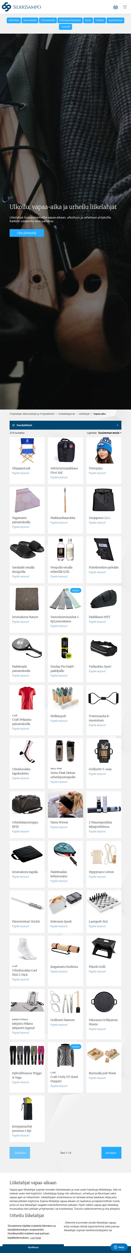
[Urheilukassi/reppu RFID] (27, 814)
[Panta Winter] (65, 814)
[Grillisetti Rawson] (65, 1014)
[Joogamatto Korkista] (65, 961)
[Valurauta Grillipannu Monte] (103, 1014)
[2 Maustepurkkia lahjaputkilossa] (103, 814)
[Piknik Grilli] (103, 961)
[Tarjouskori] (116, 7)
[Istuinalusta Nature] (27, 609)
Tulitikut (99, 20)
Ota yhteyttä (26, 233)
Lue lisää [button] (36, 1237)
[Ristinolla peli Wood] (103, 1067)
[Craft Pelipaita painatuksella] (27, 710)
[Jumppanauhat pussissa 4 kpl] (27, 1118)
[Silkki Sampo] (21, 7)
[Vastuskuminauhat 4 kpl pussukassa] (65, 609)
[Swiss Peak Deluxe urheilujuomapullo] (65, 763)
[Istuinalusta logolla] (27, 864)
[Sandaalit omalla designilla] (27, 559)
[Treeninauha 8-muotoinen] (103, 710)
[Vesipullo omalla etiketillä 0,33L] (65, 559)
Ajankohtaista (115, 20)
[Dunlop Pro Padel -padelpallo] (65, 659)
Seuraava (110, 1152)
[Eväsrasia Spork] (65, 911)
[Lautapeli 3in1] (103, 911)
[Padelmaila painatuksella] (27, 659)
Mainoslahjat (30, 20)
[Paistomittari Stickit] (27, 911)
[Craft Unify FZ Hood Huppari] (65, 1067)
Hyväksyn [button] (33, 1247)
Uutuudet (65, 26)
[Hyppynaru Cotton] (103, 864)
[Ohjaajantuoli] (27, 460)
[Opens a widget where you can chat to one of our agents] (119, 1247)
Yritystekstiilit (48, 20)
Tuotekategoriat (66, 413)
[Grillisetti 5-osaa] (103, 763)
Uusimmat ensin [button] (108, 433)
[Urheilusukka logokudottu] (27, 763)
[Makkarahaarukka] (65, 510)
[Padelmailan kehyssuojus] (65, 864)
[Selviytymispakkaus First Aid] (65, 460)
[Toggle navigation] (124, 7)
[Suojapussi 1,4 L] (103, 510)
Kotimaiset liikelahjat (70, 20)
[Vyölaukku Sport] (103, 659)
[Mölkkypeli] (65, 710)
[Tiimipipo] (103, 460)
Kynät (88, 20)
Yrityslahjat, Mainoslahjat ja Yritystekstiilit (32, 413)
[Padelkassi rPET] (103, 609)
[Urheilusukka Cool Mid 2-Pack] (27, 961)
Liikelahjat (13, 20)
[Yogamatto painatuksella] (27, 510)
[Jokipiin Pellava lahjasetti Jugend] (27, 1014)
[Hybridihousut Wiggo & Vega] (27, 1067)
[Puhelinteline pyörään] (103, 559)
